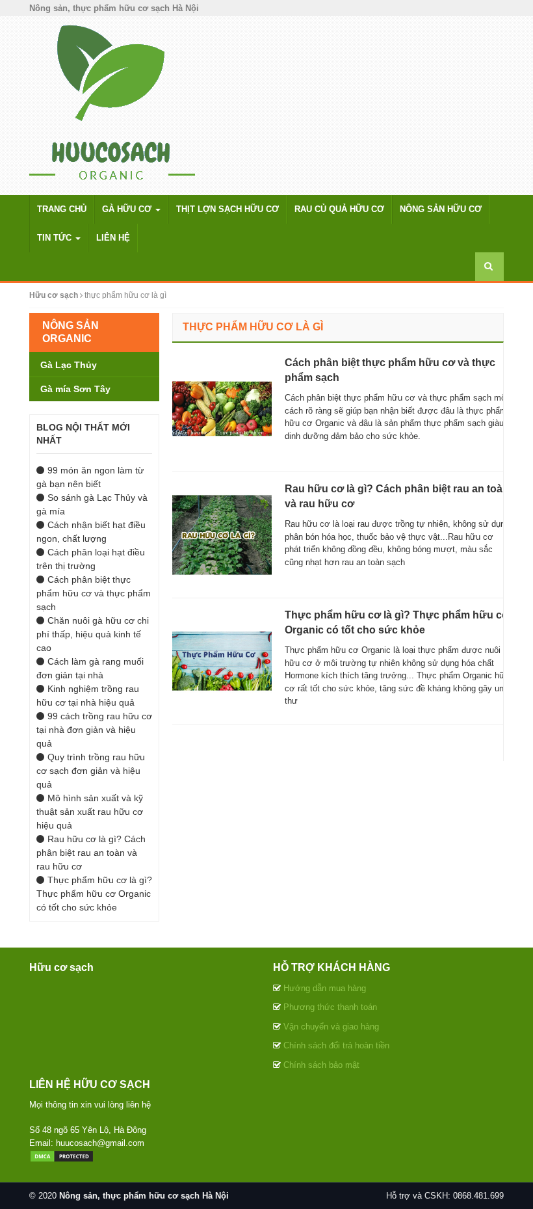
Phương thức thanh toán (330, 1007)
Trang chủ (61, 209)
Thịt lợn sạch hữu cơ (227, 209)
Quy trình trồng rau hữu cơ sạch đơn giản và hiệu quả (90, 771)
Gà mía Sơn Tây (75, 389)
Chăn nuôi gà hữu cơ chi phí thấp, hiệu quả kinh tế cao (92, 634)
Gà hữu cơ (128, 209)
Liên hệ (113, 238)
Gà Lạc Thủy (68, 365)
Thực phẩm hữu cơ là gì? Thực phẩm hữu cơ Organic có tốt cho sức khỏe (94, 893)
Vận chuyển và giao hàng (331, 1026)
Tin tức (55, 238)
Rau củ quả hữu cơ (339, 209)
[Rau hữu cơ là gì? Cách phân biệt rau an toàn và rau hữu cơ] (219, 534)
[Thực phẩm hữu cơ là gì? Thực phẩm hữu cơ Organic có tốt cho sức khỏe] (219, 661)
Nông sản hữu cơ (441, 209)
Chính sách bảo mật (321, 1065)
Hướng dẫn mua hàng (324, 988)
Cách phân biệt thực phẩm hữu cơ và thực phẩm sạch (93, 593)
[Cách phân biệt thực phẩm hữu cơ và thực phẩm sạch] (219, 408)
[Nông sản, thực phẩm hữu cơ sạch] (112, 105)
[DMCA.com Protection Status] (61, 1155)
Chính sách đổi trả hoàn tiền (336, 1045)
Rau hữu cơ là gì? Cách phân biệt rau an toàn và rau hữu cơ (91, 852)
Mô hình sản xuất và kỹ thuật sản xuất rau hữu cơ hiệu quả (89, 811)
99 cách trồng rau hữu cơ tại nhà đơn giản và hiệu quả (94, 730)
